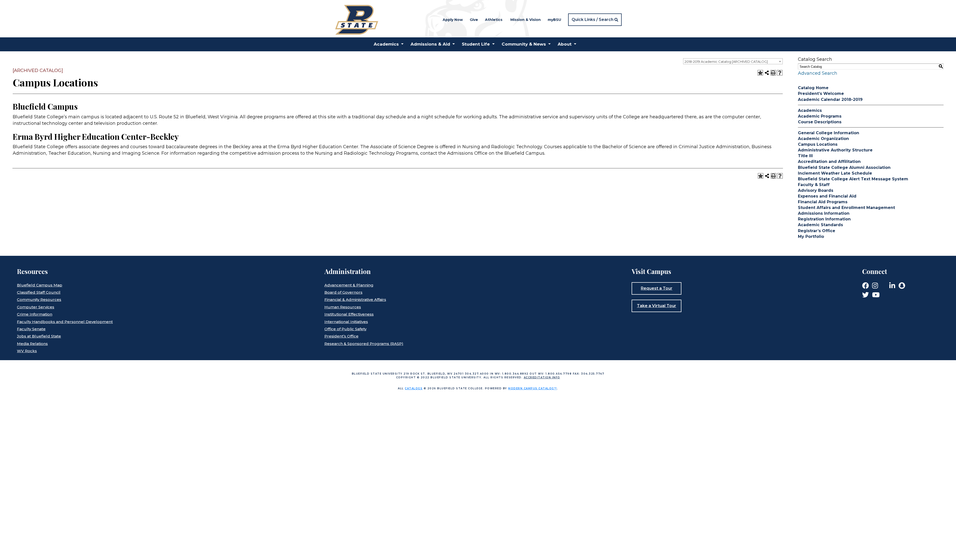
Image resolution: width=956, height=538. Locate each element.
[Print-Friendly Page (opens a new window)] (773, 72)
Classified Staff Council (38, 292)
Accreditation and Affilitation (829, 161)
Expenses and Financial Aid (827, 196)
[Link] (865, 285)
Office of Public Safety (345, 329)
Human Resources (342, 307)
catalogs (413, 388)
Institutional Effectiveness (349, 314)
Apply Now (453, 19)
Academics (810, 110)
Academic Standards (820, 224)
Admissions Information (823, 213)
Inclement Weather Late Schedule (835, 173)
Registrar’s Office (816, 230)
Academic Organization (823, 138)
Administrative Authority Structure (835, 150)
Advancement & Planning (348, 285)
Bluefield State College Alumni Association (844, 167)
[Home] (356, 19)
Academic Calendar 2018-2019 (830, 99)
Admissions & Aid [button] (430, 44)
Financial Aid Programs (822, 202)
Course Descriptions (819, 122)
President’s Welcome (821, 93)
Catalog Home (813, 87)
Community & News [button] (524, 44)
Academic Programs (819, 116)
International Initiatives (346, 321)
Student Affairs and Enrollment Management (846, 207)
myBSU (554, 19)
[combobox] (733, 61)
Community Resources (39, 299)
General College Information (828, 133)
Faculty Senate (31, 329)
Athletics (493, 19)
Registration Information (824, 219)
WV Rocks (27, 350)
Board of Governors (343, 292)
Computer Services (35, 307)
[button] (595, 19)
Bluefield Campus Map (39, 285)
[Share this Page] (767, 72)
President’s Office (341, 336)
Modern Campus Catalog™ (532, 388)
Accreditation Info (542, 377)
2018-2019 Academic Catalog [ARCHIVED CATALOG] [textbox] (726, 62)
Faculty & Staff (814, 184)
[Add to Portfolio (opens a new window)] (760, 72)
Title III (805, 155)
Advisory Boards (815, 190)
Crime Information (34, 314)
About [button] (565, 44)
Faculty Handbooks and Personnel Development (65, 321)
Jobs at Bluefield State (39, 336)
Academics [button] (386, 44)
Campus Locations (817, 144)
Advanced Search (817, 73)
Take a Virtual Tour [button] (656, 305)
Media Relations (32, 343)
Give (474, 19)
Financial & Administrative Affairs (355, 299)
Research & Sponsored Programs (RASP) (363, 343)
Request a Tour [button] (656, 288)
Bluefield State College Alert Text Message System (853, 179)
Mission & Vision (525, 19)
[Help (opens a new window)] (779, 72)
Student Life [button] (476, 44)
